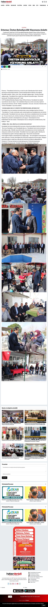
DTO (37, 5)
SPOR (29, 5)
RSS (10, 596)
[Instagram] (15, 584)
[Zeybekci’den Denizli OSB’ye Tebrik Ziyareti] (13, 433)
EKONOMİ (13, 5)
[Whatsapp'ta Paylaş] (7, 67)
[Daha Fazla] (9, 67)
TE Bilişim (27, 600)
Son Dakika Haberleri (34, 580)
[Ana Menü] (46, 1)
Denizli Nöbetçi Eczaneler (35, 572)
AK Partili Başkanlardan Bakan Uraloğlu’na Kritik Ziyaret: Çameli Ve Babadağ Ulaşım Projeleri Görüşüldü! (35, 458)
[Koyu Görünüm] (42, 1)
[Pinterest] (13, 584)
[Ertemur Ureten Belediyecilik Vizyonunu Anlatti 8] (24, 188)
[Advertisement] (24, 17)
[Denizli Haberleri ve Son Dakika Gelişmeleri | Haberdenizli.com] (6, 2)
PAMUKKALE (43, 5)
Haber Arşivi (32, 582)
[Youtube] (17, 584)
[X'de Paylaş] (4, 67)
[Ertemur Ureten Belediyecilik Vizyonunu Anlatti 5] (24, 277)
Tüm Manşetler (33, 579)
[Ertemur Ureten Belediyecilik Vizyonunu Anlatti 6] (24, 218)
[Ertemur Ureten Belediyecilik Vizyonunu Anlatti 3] (24, 336)
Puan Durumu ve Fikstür (35, 578)
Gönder (4, 477)
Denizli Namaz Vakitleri (34, 575)
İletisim (3, 587)
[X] (11, 584)
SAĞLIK (25, 5)
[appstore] (18, 590)
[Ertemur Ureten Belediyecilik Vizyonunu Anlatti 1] (24, 307)
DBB (34, 5)
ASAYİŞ (2, 5)
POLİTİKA (19, 5)
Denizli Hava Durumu (34, 573)
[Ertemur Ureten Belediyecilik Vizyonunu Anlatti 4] (24, 247)
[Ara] (44, 1)
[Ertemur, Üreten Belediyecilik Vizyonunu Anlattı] (24, 51)
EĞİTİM (7, 5)
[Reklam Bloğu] (24, 541)
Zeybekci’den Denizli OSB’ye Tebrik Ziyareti (11, 440)
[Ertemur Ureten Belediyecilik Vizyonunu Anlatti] (24, 366)
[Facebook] (8, 584)
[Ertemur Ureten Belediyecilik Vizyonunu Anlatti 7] (24, 158)
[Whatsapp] (20, 584)
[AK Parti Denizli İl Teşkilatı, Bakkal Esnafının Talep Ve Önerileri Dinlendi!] (13, 416)
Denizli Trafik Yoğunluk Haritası (36, 576)
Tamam (43, 605)
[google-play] (29, 590)
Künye (26, 587)
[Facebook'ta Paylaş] (2, 67)
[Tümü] (45, 484)
